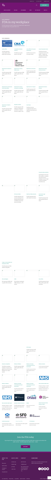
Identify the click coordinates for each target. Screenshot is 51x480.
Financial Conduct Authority (43, 172)
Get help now (14, 461)
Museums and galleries (6, 363)
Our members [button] (23, 10)
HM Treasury (28, 347)
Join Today (44, 5)
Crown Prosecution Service (43, 49)
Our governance (4, 471)
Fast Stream (28, 104)
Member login (14, 464)
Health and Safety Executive (31, 194)
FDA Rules (28, 478)
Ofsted (27, 403)
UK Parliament (31, 421)
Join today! (25, 446)
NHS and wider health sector (44, 383)
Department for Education (31, 68)
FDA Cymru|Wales (17, 194)
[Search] (36, 5)
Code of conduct (22, 478)
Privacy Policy (11, 478)
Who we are (4, 463)
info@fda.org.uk (23, 464)
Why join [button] (15, 10)
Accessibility (17, 478)
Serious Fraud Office (19, 421)
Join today (13, 466)
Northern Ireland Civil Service (19, 403)
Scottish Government (5, 421)
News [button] (31, 10)
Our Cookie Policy (5, 478)
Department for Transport (30, 86)
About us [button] (45, 10)
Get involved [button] (37, 10)
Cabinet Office (4, 49)
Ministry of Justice (42, 363)
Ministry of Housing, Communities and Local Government (30, 365)
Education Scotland (17, 104)
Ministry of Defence (17, 363)
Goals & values (4, 465)
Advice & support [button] (7, 10)
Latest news (13, 469)
